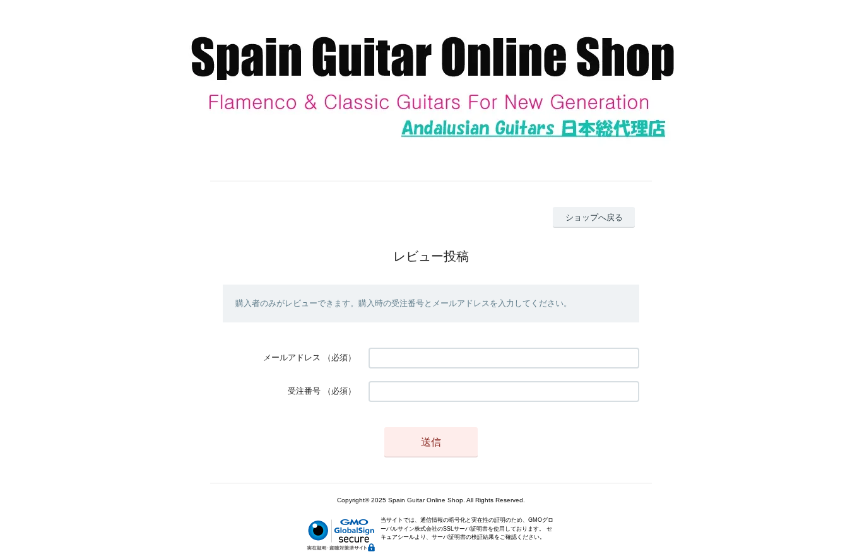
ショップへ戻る (594, 217)
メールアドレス (292, 357)
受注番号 (304, 391)
